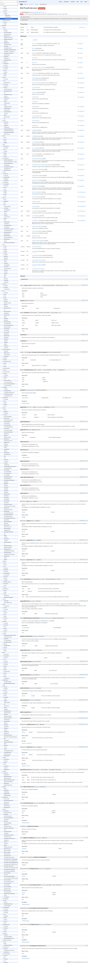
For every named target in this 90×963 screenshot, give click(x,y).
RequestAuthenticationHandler (9, 893)
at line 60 (86, 717)
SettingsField (6, 356)
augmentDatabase (35, 87)
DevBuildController (7, 321)
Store (5, 593)
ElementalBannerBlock (7, 361)
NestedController (7, 234)
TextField (5, 537)
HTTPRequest (6, 223)
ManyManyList (6, 733)
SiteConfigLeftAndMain (8, 936)
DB (4, 704)
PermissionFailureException (9, 881)
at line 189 (86, 559)
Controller (6, 65)
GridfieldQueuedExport (7, 581)
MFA (4, 652)
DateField (5, 435)
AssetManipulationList (8, 91)
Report (5, 669)
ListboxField (6, 487)
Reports (5, 8)
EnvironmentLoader (7, 268)
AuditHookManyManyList (8, 129)
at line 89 (86, 334)
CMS (4, 144)
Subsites (5, 902)
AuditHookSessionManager (9, 132)
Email (5, 199)
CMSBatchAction (7, 36)
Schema (5, 414)
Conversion (6, 79)
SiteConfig (5, 933)
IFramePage (6, 600)
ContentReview (5, 182)
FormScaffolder (6, 469)
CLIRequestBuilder (7, 206)
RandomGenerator (7, 890)
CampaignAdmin (6, 158)
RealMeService (6, 769)
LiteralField (6, 488)
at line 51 (86, 406)
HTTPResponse (7, 227)
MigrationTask (6, 333)
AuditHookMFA (6, 127)
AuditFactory (6, 123)
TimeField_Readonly (7, 542)
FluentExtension (8, 17)
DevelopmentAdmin (7, 327)
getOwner (34, 62)
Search (5, 156)
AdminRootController (7, 34)
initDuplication (35, 251)
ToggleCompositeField (8, 547)
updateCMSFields (35, 158)
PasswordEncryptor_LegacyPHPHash (10, 860)
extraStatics (34, 154)
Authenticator (6, 654)
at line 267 (86, 661)
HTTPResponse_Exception (9, 228)
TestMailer (6, 342)
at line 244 (86, 945)
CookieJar (5, 215)
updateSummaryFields (36, 180)
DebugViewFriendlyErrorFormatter (10, 635)
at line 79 (86, 441)
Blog (4, 135)
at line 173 (86, 884)
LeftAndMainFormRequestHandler (10, 49)
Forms (5, 29)
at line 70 (86, 429)
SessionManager (6, 907)
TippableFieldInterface (8, 545)
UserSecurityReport (7, 905)
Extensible (6, 270)
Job (4, 960)
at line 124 (86, 484)
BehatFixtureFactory (7, 302)
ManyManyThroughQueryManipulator (10, 736)
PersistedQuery (7, 573)
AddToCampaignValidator (8, 163)
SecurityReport (5, 898)
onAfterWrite (34, 101)
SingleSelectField (7, 530)
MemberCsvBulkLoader (8, 847)
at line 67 (86, 786)
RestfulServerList (7, 807)
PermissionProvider (7, 883)
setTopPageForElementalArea (38, 268)
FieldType (6, 688)
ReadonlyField (6, 507)
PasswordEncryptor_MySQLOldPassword (11, 862)
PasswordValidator (7, 872)
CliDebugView (6, 313)
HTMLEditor (6, 413)
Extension (5, 271)
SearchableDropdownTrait (8, 514)
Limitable (5, 730)
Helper (5, 73)
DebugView (6, 318)
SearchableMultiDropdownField (9, 518)
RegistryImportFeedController (9, 779)
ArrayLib (5, 699)
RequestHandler (7, 239)
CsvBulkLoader (6, 315)
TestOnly (5, 344)
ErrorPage (5, 387)
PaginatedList (6, 740)
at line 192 (86, 907)
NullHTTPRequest (7, 235)
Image (5, 104)
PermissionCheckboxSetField (9, 876)
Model (5, 23)
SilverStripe (4, 25)
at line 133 (86, 492)
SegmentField (6, 519)
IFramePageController (8, 602)
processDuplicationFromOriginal (38, 260)
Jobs (5, 189)
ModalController (6, 54)
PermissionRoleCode (7, 886)
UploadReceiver (6, 556)
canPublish (34, 215)
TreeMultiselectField (7, 552)
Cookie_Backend (7, 216)
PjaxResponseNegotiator (8, 237)
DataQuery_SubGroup (8, 717)
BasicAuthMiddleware (8, 823)
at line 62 (86, 300)
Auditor (4, 120)
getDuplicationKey (35, 236)
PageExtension (6, 352)
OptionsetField (6, 499)
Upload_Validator (7, 116)
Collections (6, 173)
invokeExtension (35, 73)
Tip (4, 544)
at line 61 (86, 421)
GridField (5, 411)
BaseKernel (6, 258)
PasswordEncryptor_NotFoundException (11, 867)
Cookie (5, 213)
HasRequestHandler (7, 232)
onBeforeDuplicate (35, 226)
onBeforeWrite (35, 97)
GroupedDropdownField (8, 476)
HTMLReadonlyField (7, 478)
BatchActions (6, 146)
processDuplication (35, 255)
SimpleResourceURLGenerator (9, 242)
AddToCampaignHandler (8, 160)
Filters (5, 690)
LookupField (6, 490)
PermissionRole (6, 885)
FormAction (6, 459)
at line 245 (86, 635)
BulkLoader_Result (7, 308)
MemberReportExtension (8, 903)
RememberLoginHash (8, 891)
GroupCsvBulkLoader (7, 831)
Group (5, 829)
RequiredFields (6, 511)
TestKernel (6, 340)
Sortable (5, 748)
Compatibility (6, 184)
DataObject (6, 709)
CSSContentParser (7, 311)
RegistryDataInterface (8, 776)
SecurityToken (6, 897)
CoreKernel (6, 263)
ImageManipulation (7, 108)
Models (5, 191)
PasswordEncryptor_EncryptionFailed (10, 859)
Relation (5, 743)
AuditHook (6, 125)
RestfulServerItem (7, 805)
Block (5, 363)
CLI (4, 309)
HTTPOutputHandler (7, 640)
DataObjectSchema (7, 712)
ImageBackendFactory (8, 106)
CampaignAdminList (7, 168)
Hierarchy (6, 692)
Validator (5, 559)
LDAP (4, 604)
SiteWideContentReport (7, 940)
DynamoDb (5, 358)
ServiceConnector (7, 354)
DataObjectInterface (7, 711)
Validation (6, 254)
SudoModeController (7, 60)
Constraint (6, 292)
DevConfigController (7, 323)
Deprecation (6, 320)
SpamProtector (6, 952)
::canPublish (26, 766)
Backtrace (6, 301)
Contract (5, 955)
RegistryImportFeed (7, 778)
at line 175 (86, 539)
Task (5, 764)
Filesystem (6, 99)
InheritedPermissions (7, 836)
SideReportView (7, 793)
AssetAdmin (5, 61)
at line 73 (86, 724)
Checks (5, 373)
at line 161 (86, 520)
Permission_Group (7, 888)
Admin (4, 27)
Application (6, 256)
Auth (5, 562)
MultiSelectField (7, 494)
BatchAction (6, 63)
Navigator (6, 30)
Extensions (6, 68)
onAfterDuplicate (35, 231)
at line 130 (86, 369)
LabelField (6, 485)
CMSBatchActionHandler (8, 37)
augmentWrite (35, 92)
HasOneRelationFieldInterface (9, 480)
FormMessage (6, 464)
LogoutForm (6, 843)
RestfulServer (5, 797)
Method (5, 666)
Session (5, 240)
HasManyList (6, 726)
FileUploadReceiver (7, 454)
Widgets (5, 142)
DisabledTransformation (8, 440)
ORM (5, 6)
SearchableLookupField (8, 516)
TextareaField (6, 538)
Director (5, 218)
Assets (4, 77)
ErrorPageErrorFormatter (8, 394)
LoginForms (5, 643)
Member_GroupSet (7, 850)
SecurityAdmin (6, 58)
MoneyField (6, 492)
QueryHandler (6, 575)
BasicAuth (6, 821)
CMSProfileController (7, 44)
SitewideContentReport (8, 945)
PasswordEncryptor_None (8, 866)
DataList (5, 707)
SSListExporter (6, 335)
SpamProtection (6, 947)
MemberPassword (7, 848)
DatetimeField (6, 438)
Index (81, 1)
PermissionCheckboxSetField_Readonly (11, 878)
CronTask (4, 284)
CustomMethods (7, 265)
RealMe (4, 757)
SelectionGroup (6, 525)
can (33, 130)
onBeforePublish (35, 192)
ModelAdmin (6, 56)
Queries (5, 693)
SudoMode (6, 814)
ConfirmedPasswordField (8, 426)
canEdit (33, 136)
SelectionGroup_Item (7, 526)
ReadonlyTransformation (8, 509)
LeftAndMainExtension (8, 48)
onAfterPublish (35, 196)
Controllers (6, 147)
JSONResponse (7, 678)
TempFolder (6, 280)
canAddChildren (35, 211)
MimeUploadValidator (7, 681)
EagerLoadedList (7, 721)
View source (43, 12)
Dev (5, 80)
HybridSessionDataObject (8, 597)
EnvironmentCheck (6, 371)
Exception (6, 661)
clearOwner (34, 57)
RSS (5, 203)
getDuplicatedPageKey (36, 246)
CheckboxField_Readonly (8, 420)
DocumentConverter (6, 349)
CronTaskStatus (7, 289)
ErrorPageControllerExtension (9, 392)
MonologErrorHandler (7, 642)
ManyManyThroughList (8, 735)
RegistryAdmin (6, 774)
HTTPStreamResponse (8, 230)
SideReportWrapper (7, 795)
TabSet (5, 535)
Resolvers (6, 576)
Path (5, 277)
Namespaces (66, 1)
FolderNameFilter (7, 103)
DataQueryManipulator (8, 716)
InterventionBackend (7, 111)
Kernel (5, 275)
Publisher (5, 962)
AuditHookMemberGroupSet (9, 130)
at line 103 (86, 769)
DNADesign (25, 4)
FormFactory (6, 461)
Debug (5, 316)
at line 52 (86, 711)
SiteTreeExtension (8, 18)
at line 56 (86, 449)
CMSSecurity (6, 824)
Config (4, 172)
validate (33, 78)
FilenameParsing (7, 82)
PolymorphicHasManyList (8, 742)
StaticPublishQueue (6, 953)
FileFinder (5, 96)
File (4, 92)
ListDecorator (6, 731)
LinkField (4, 621)
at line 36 (86, 687)
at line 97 (86, 460)
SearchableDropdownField (8, 513)
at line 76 (86, 312)
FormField (5, 463)
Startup (5, 253)
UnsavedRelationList (7, 752)
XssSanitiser (6, 282)
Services (5, 10)
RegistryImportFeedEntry (8, 781)
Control (5, 22)
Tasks (5, 11)
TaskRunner (6, 339)
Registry (4, 771)
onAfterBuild (34, 125)
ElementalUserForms (7, 20)
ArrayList (5, 700)
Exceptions (6, 67)
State (5, 296)
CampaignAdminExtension (8, 166)
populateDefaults (35, 120)
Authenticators (6, 606)
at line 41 (86, 389)
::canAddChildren (27, 743)
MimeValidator (5, 680)
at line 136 (86, 856)
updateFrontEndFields (36, 169)
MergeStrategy (6, 177)
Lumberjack (5, 647)
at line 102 (86, 340)
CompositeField (6, 423)
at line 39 (86, 278)
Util (4, 118)
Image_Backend (7, 110)
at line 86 (86, 746)
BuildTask (5, 304)
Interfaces (6, 287)
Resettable (6, 278)
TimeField (5, 540)
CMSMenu (6, 41)
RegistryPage (6, 783)
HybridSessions (6, 588)
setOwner (34, 48)
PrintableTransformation (8, 504)
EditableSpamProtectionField (9, 950)
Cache (5, 246)
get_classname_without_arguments (39, 67)
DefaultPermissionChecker (8, 828)
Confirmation (6, 810)
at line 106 (86, 468)
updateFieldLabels (35, 186)
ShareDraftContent (6, 924)
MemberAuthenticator (8, 812)
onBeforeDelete (35, 106)
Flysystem (6, 84)
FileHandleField (6, 452)
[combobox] (8, 4)
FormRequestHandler (7, 468)
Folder (5, 101)
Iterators (5, 612)
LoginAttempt (6, 840)
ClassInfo (5, 259)
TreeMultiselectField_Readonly (9, 554)
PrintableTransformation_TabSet (9, 506)
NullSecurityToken (7, 854)
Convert (5, 261)
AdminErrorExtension (7, 32)
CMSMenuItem (6, 42)
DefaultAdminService (7, 826)
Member (5, 845)
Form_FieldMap (6, 475)
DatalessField (6, 433)
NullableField (6, 495)
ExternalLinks (5, 397)
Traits (5, 196)
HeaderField (6, 482)
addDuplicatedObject (36, 240)
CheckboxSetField (7, 421)
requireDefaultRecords (36, 116)
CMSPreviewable (7, 702)
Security (4, 809)
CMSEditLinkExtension (8, 39)
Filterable (5, 723)
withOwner (34, 53)
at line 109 (86, 837)
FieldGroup (6, 445)
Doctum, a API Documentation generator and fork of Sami (79, 961)
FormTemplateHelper (7, 471)
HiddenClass (6, 728)
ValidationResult (7, 755)
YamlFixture (6, 347)
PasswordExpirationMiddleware (9, 871)
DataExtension (7, 15)
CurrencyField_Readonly (8, 432)
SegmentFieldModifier (8, 416)
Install (5, 294)
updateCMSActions (36, 175)
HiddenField (6, 483)
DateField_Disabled (7, 437)
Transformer (6, 180)
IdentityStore (6, 833)
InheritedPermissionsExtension (9, 838)
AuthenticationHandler (8, 816)
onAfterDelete (34, 111)
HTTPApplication (7, 222)
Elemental (31, 4)
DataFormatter (6, 798)
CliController (6, 208)
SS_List (5, 747)
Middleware (6, 178)
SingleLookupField (7, 528)
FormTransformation (7, 473)
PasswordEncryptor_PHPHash (9, 869)
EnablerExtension (7, 645)
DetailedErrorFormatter (8, 637)
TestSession (6, 346)
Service (5, 673)
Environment (6, 266)
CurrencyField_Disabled (8, 430)
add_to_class (34, 43)
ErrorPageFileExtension (8, 395)
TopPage (5, 13)
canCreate (34, 148)
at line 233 (86, 617)
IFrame (4, 599)
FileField (5, 451)
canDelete (34, 142)
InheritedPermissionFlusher (9, 835)
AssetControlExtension (8, 89)
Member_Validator (7, 852)
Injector (5, 249)
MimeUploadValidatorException (9, 683)
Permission (6, 571)
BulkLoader (6, 306)
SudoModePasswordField (8, 531)
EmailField (6, 444)
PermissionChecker (7, 879)
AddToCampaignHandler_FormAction (10, 161)
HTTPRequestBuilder (7, 225)
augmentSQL (34, 82)
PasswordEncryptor (7, 855)
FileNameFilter (6, 98)
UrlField (5, 557)
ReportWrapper (6, 792)
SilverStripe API (23, 1)
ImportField (6, 351)
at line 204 (86, 578)
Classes (60, 1)
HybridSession (6, 595)
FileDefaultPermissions (8, 94)
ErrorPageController (7, 390)
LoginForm (6, 841)
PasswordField (6, 500)
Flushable (5, 273)
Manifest (5, 251)
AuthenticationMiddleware (8, 817)
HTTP (5, 220)
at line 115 (86, 351)
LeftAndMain (6, 46)
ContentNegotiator (7, 209)
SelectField (6, 523)
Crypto (5, 592)
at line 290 (86, 674)
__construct (34, 39)
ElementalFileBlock (6, 368)
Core (4, 244)
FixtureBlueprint (6, 328)
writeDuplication (35, 264)
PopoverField (6, 502)
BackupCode (6, 655)
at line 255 (86, 649)
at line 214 (86, 924)
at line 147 (86, 500)
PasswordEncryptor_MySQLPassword (10, 864)
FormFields (6, 912)
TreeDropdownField (7, 549)
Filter (5, 409)
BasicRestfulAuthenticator (8, 800)
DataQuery (6, 714)
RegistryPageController (8, 785)
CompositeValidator (7, 425)
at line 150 (86, 868)
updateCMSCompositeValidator (38, 164)
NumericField (6, 497)
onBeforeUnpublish (36, 201)
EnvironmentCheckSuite (8, 382)
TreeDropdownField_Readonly (9, 550)
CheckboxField (6, 418)
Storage (5, 87)
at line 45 (86, 699)
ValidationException (7, 754)
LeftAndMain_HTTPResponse (9, 51)
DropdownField (6, 442)
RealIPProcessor (7, 134)
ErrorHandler (6, 638)
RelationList (6, 745)
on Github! (86, 962)
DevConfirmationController (8, 325)
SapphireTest (6, 337)
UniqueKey (6, 697)
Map (4, 738)
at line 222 (86, 600)
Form (5, 364)
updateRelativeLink (36, 220)
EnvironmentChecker (7, 385)
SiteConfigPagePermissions (9, 938)
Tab (4, 533)
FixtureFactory (6, 330)
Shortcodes (6, 85)
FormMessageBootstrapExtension (10, 466)
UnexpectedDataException (8, 750)
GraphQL (5, 72)
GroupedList (6, 724)
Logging (4, 633)
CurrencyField (6, 428)
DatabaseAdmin (7, 719)
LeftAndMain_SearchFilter (8, 53)
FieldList (5, 447)
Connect (5, 686)
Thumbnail (6, 113)
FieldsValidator (6, 449)
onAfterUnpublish (35, 206)
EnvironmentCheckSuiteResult (9, 383)
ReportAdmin (6, 790)
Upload (5, 115)
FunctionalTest (6, 332)
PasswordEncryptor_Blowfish (9, 857)
